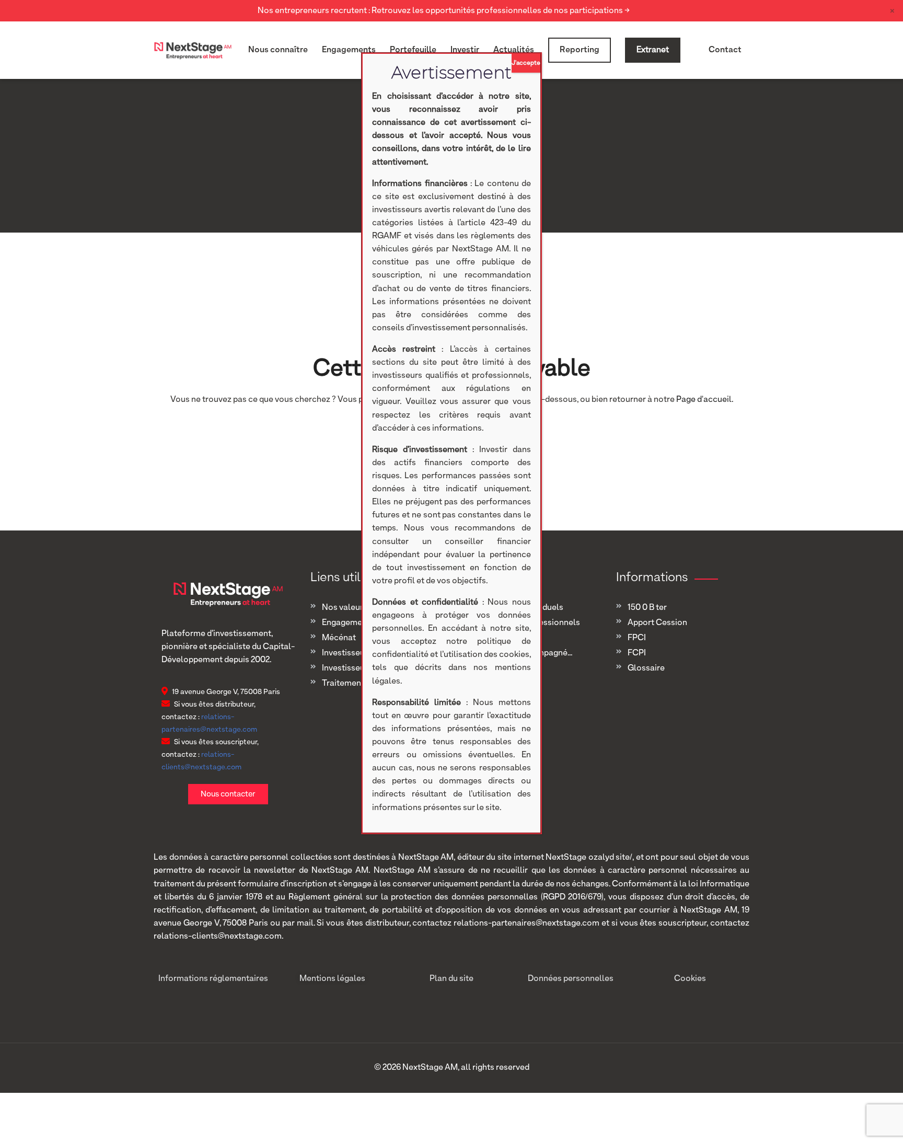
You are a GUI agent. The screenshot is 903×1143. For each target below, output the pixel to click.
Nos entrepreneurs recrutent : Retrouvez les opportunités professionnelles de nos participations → (444, 11)
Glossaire (646, 668)
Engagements (349, 50)
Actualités (513, 50)
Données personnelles (570, 979)
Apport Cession (657, 623)
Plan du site (451, 979)
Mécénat (339, 638)
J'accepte (526, 63)
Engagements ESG (357, 623)
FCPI (637, 653)
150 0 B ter (647, 608)
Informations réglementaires (213, 979)
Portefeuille (413, 50)
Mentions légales (332, 979)
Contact (725, 50)
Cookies (690, 979)
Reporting (579, 50)
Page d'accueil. (704, 400)
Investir (464, 50)
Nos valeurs (344, 608)
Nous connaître (278, 50)
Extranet (652, 50)
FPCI (637, 638)
